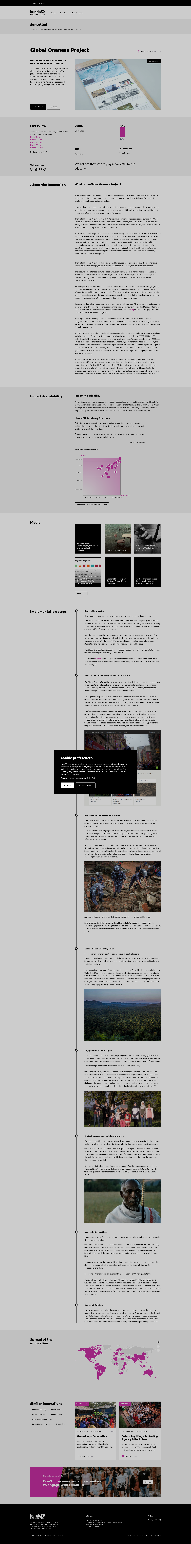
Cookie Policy (91, 778)
